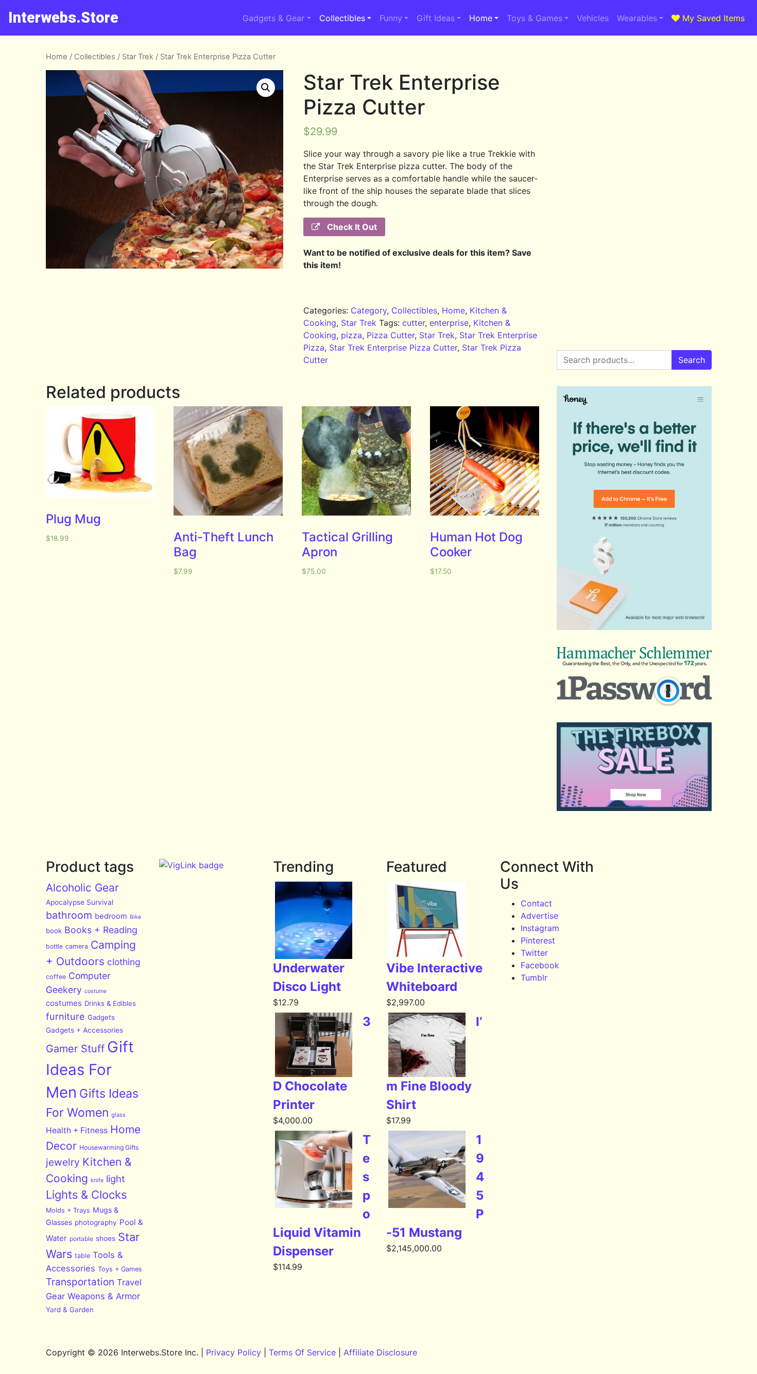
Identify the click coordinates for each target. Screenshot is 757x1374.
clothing (124, 961)
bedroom (111, 916)
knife (97, 1180)
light (115, 1178)
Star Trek (137, 56)
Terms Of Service (302, 1352)
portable (81, 1239)
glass (118, 1114)
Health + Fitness (77, 1130)
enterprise (449, 323)
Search (691, 360)
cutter (413, 323)
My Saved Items (712, 18)
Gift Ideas (436, 18)
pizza (351, 335)
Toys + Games (120, 1269)
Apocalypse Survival (79, 902)
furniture (65, 1016)
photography (96, 1222)
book (54, 930)
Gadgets (101, 1017)
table (82, 1256)
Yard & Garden (70, 1309)
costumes (64, 1003)
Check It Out (351, 227)
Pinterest (538, 940)
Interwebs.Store (63, 17)
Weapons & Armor (103, 1296)
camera (76, 946)
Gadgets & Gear (273, 18)
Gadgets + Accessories (84, 1030)
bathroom (69, 915)
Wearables (637, 18)
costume (95, 991)
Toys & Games (534, 18)
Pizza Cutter (391, 335)
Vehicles (593, 18)
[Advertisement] (634, 115)
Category (369, 310)
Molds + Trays (68, 1210)
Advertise (539, 916)
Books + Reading (100, 929)
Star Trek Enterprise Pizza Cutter (393, 347)
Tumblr (534, 977)
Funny (391, 18)
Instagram (540, 928)
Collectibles (342, 18)
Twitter (534, 953)
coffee (56, 977)
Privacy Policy (233, 1352)
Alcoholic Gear (82, 887)
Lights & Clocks (86, 1194)
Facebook (540, 965)
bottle (54, 946)
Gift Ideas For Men (90, 1069)
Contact (536, 903)
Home (480, 18)
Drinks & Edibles (110, 1003)
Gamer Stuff (75, 1048)
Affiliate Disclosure (380, 1352)
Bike (135, 917)
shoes (105, 1238)
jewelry (63, 1162)
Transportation (80, 1282)
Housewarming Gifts (109, 1147)
